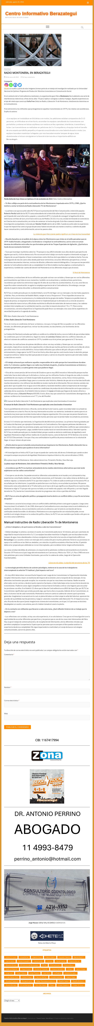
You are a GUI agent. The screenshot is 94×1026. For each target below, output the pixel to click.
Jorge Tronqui (34, 973)
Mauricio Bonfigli (41, 977)
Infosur (70, 969)
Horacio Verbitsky (57, 969)
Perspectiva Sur (27, 981)
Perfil (6, 88)
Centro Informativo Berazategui (41, 13)
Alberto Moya (37, 957)
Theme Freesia (40, 1018)
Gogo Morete (26, 969)
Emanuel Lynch (55, 965)
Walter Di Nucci (78, 985)
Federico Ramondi (11, 969)
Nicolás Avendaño (56, 977)
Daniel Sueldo (60, 961)
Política (7, 69)
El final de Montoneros (81, 272)
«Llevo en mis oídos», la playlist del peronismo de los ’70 (69, 563)
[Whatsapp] (11, 85)
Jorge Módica (21, 973)
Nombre (7, 687)
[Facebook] (15, 85)
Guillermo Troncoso (41, 969)
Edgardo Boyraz (74, 961)
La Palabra (57, 973)
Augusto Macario (64, 957)
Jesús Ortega (80, 969)
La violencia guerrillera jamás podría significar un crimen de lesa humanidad (61, 234)
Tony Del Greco (41, 985)
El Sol (44, 965)
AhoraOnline (24, 957)
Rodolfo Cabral (63, 981)
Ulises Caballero (63, 985)
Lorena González (70, 973)
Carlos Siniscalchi (23, 961)
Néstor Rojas (71, 977)
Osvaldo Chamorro (12, 981)
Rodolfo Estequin (78, 981)
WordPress (49, 1018)
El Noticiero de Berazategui (29, 965)
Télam (52, 985)
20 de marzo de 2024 (12, 77)
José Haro (46, 973)
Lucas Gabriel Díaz (12, 977)
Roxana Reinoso (11, 985)
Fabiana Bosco (68, 965)
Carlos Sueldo (38, 961)
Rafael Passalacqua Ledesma (46, 981)
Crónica (49, 961)
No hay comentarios (28, 77)
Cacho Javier (10, 961)
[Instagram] (6, 85)
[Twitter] (20, 85)
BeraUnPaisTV (79, 957)
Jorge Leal (9, 973)
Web (6, 713)
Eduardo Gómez (11, 965)
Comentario (9, 654)
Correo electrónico (11, 700)
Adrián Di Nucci (11, 957)
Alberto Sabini (50, 957)
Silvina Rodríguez (25, 985)
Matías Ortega (26, 977)
